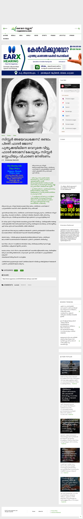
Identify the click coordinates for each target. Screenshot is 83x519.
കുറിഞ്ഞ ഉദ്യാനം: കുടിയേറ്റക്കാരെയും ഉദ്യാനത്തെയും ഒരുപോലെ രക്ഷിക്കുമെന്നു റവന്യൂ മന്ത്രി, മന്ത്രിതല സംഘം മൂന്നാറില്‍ (42, 191)
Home (3, 135)
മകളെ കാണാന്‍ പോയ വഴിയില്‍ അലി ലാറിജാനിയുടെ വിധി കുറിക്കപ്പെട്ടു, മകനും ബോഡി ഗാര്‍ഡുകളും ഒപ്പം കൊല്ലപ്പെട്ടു (70, 424)
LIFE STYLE (62, 35)
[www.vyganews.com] (22, 32)
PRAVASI (53, 35)
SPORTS (44, 35)
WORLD (28, 35)
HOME (6, 35)
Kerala (9, 135)
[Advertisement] (41, 13)
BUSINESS (6, 38)
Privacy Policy (54, 510)
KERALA (13, 35)
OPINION (71, 35)
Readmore (74, 383)
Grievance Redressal (56, 512)
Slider (14, 135)
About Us (41, 511)
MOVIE (36, 35)
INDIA (20, 35)
